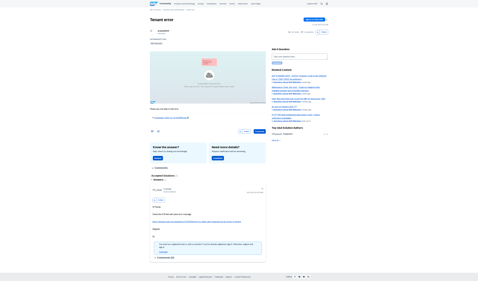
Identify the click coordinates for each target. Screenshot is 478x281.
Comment (259, 131)
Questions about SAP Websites (173, 10)
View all (275, 140)
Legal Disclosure (205, 277)
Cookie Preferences (242, 277)
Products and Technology (184, 4)
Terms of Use (181, 277)
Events (232, 4)
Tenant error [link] (190, 10)
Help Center (243, 4)
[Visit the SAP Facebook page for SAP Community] (295, 277)
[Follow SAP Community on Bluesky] (299, 277)
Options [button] (327, 20)
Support (228, 277)
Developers (212, 4)
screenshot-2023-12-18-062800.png (170, 118)
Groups (201, 4)
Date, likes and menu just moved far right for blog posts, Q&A (298, 99)
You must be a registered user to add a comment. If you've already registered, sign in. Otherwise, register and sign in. (206, 245)
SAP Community (155, 10)
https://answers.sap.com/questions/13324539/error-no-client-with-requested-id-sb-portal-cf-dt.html (196, 222)
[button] (318, 32)
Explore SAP (312, 4)
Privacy (171, 277)
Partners (223, 4)
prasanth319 (163, 31)
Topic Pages (256, 4)
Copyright (192, 277)
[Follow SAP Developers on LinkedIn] (308, 277)
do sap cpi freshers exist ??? (284, 107)
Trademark (218, 277)
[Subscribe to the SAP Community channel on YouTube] (304, 277)
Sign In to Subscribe (314, 20)
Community (165, 3)
